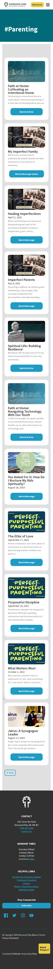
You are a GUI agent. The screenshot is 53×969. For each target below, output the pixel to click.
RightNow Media (26, 889)
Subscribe (26, 905)
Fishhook (16, 953)
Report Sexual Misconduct (26, 886)
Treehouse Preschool (26, 880)
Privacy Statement (10, 938)
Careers (26, 883)
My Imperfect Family (23, 151)
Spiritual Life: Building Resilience (24, 347)
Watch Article (26, 111)
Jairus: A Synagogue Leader (23, 732)
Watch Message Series (26, 174)
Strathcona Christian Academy (26, 877)
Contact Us (26, 831)
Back (11, 772)
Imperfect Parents (21, 279)
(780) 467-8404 (26, 828)
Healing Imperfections (24, 213)
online (31, 859)
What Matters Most (22, 668)
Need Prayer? (44, 948)
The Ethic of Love (20, 536)
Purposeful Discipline (23, 602)
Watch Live (37, 4)
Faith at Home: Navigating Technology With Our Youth (25, 411)
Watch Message (27, 240)
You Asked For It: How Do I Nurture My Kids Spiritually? (26, 480)
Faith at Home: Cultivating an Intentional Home (21, 89)
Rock (34, 953)
